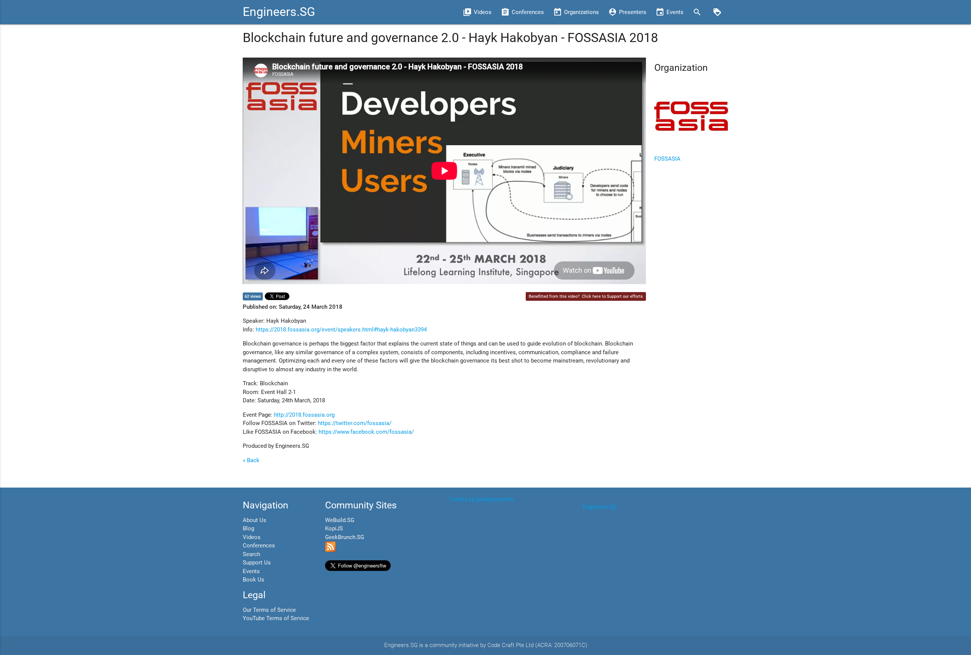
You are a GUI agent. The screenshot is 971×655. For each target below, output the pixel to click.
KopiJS (334, 528)
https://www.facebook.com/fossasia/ (366, 431)
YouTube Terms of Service (276, 618)
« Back (251, 460)
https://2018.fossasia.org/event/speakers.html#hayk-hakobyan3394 (341, 329)
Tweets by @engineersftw (481, 499)
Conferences (259, 545)
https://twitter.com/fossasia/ (354, 423)
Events (251, 571)
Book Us (253, 579)
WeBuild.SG (339, 520)
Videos (252, 537)
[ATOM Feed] (330, 550)
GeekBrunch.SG (344, 537)
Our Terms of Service (269, 610)
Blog (248, 528)
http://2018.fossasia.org (304, 414)
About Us (254, 520)
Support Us (257, 562)
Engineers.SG (279, 12)
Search (251, 554)
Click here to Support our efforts (612, 296)
